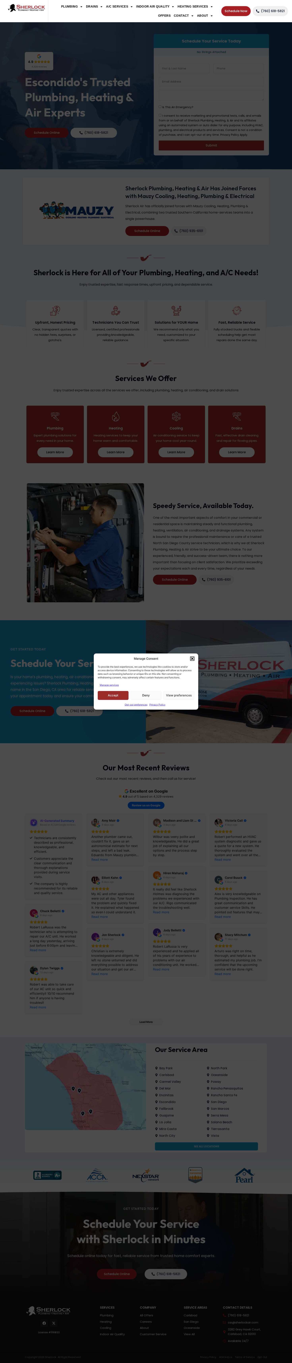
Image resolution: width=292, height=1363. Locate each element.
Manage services (109, 684)
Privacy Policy (157, 704)
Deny (146, 695)
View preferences (179, 695)
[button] (192, 659)
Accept (113, 695)
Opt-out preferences (136, 704)
